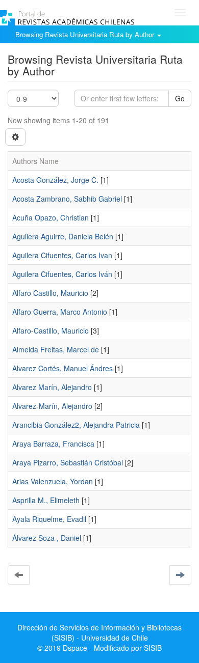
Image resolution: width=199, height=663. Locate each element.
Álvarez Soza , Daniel (46, 538)
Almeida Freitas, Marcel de (55, 349)
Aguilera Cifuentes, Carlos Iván (62, 274)
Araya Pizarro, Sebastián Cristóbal (67, 462)
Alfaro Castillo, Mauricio (50, 293)
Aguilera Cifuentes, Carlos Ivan (62, 255)
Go (180, 98)
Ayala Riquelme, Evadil (49, 519)
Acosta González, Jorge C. (55, 180)
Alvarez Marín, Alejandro (52, 387)
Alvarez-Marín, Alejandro (52, 406)
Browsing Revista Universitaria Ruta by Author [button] (85, 34)
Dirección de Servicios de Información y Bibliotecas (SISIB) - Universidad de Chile (99, 632)
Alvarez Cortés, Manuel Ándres (62, 368)
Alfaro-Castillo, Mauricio (50, 330)
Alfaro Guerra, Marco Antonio (59, 312)
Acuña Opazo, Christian (50, 217)
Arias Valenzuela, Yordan (52, 481)
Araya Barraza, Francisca (53, 443)
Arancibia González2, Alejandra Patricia (76, 425)
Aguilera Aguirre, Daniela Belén (62, 236)
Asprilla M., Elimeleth (46, 500)
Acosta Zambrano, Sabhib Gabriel (67, 199)
